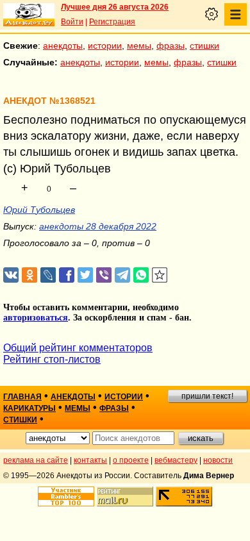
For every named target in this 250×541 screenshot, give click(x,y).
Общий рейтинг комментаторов (78, 347)
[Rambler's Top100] (66, 496)
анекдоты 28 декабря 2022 (97, 226)
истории (105, 45)
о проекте (131, 460)
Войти (72, 21)
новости (218, 460)
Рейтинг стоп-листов (52, 359)
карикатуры (29, 408)
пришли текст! (207, 396)
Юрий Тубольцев (39, 209)
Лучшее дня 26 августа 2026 (115, 7)
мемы (139, 45)
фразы (170, 45)
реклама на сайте (35, 460)
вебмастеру (175, 460)
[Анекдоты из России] (28, 14)
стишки (204, 45)
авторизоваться (35, 317)
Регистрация (112, 21)
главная (22, 396)
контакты (90, 460)
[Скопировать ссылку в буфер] (160, 275)
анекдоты (63, 45)
